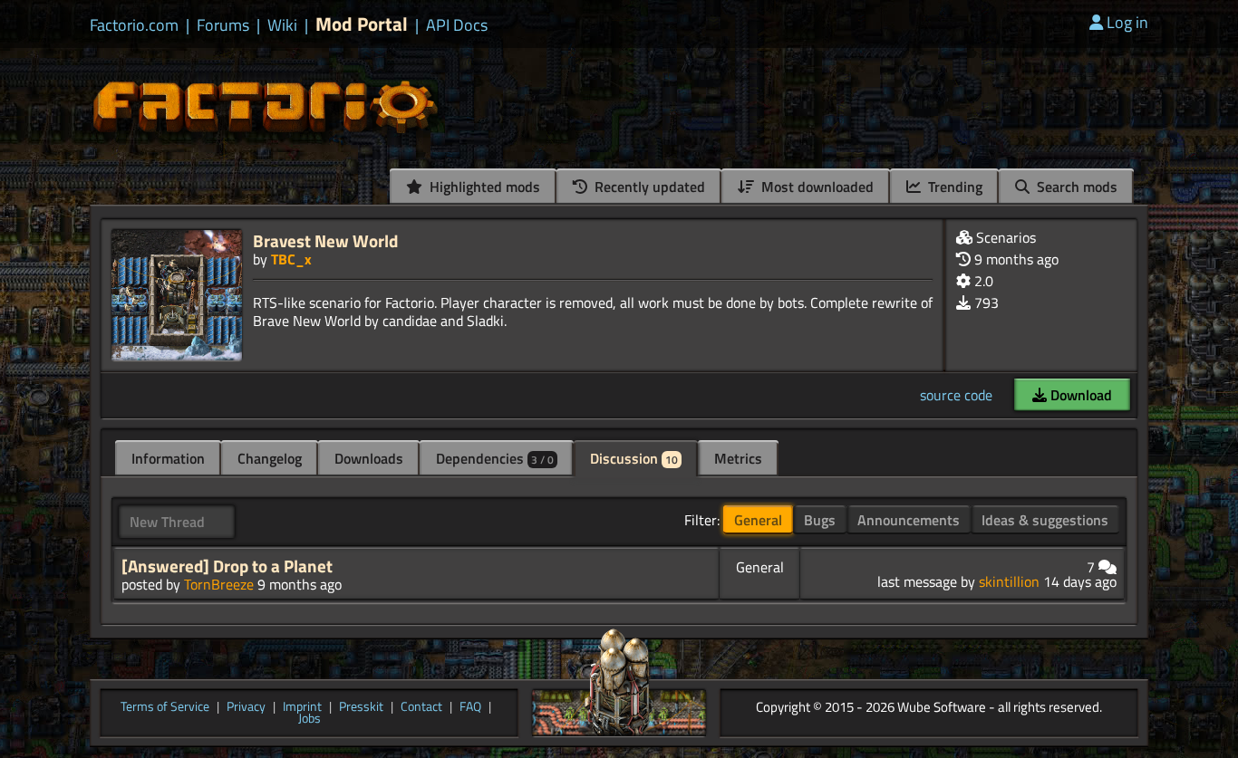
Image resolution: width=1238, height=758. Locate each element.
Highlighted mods (483, 186)
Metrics (738, 458)
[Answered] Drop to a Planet (227, 566)
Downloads (368, 458)
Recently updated (648, 186)
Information (168, 458)
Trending (953, 186)
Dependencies (495, 458)
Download (1079, 395)
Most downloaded (816, 186)
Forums (223, 25)
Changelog (269, 458)
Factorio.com (134, 25)
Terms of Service (165, 707)
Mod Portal (361, 24)
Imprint (302, 707)
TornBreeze (219, 584)
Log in (1127, 22)
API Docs (457, 25)
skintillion (1009, 581)
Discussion (634, 458)
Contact (421, 707)
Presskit (361, 707)
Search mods (1075, 186)
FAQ (470, 707)
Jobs (309, 719)
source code (956, 395)
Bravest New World (325, 240)
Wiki (282, 25)
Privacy (246, 707)
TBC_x (291, 259)
